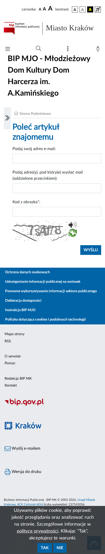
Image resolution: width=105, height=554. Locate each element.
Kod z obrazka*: (26, 202)
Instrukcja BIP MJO (20, 310)
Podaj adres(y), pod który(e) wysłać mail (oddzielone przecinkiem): (47, 175)
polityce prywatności (37, 531)
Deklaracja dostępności (23, 300)
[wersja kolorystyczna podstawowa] (75, 9)
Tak (45, 548)
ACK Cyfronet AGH (30, 504)
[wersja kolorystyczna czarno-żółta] (90, 9)
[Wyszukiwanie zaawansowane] (38, 48)
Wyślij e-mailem (25, 448)
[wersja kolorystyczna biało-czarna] (82, 9)
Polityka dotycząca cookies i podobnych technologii (45, 319)
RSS (8, 341)
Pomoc (10, 363)
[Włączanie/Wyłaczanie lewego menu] (7, 118)
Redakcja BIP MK (18, 378)
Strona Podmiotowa (35, 114)
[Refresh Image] (73, 234)
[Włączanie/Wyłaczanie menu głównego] (7, 49)
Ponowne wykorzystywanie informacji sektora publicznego (51, 291)
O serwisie (13, 356)
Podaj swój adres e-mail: (34, 149)
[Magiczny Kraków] (52, 428)
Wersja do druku (26, 472)
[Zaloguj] (99, 50)
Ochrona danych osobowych (27, 272)
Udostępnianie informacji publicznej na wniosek (42, 282)
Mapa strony (14, 334)
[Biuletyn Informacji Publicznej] (52, 405)
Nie (60, 548)
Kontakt (11, 385)
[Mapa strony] (69, 50)
